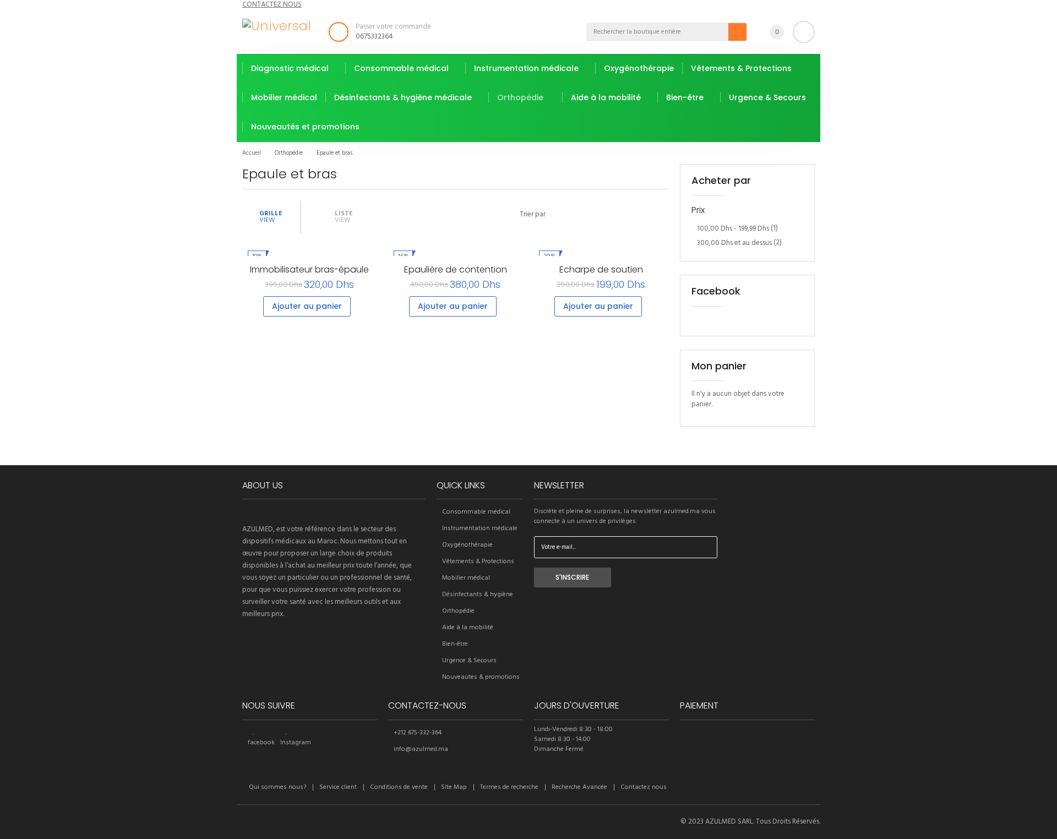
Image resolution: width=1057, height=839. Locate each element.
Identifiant (804, 32)
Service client (338, 787)
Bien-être (455, 644)
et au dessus (734, 243)
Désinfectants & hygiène (477, 594)
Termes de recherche (509, 787)
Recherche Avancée (579, 787)
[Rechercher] (737, 32)
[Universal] (276, 26)
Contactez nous (643, 787)
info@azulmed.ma (421, 749)
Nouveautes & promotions (481, 677)
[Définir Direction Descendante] (557, 216)
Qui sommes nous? (277, 787)
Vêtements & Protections (478, 561)
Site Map (454, 787)
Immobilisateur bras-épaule (309, 269)
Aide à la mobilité (467, 627)
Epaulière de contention (455, 269)
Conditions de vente (399, 787)
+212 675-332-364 (418, 732)
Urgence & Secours (469, 660)
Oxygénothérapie (467, 545)
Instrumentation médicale (479, 528)
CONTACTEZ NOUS (272, 5)
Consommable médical (476, 511)
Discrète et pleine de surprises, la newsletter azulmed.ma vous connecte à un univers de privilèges (625, 516)
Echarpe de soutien (601, 269)
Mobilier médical (466, 578)
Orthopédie (458, 611)
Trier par (533, 214)
